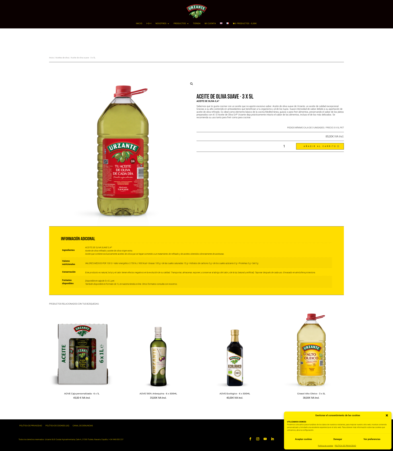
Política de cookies (325, 446)
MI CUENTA (210, 23)
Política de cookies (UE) (57, 425)
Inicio (51, 57)
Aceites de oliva (62, 57)
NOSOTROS (161, 23)
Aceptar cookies (303, 439)
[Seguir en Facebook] (250, 439)
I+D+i (149, 23)
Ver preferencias (372, 439)
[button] (386, 415)
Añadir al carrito (320, 146)
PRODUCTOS (180, 23)
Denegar (337, 439)
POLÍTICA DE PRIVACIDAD (345, 446)
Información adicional (79, 230)
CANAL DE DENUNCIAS (83, 425)
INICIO (139, 23)
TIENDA (197, 23)
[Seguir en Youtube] (265, 439)
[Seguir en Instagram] (258, 439)
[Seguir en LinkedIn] (272, 439)
